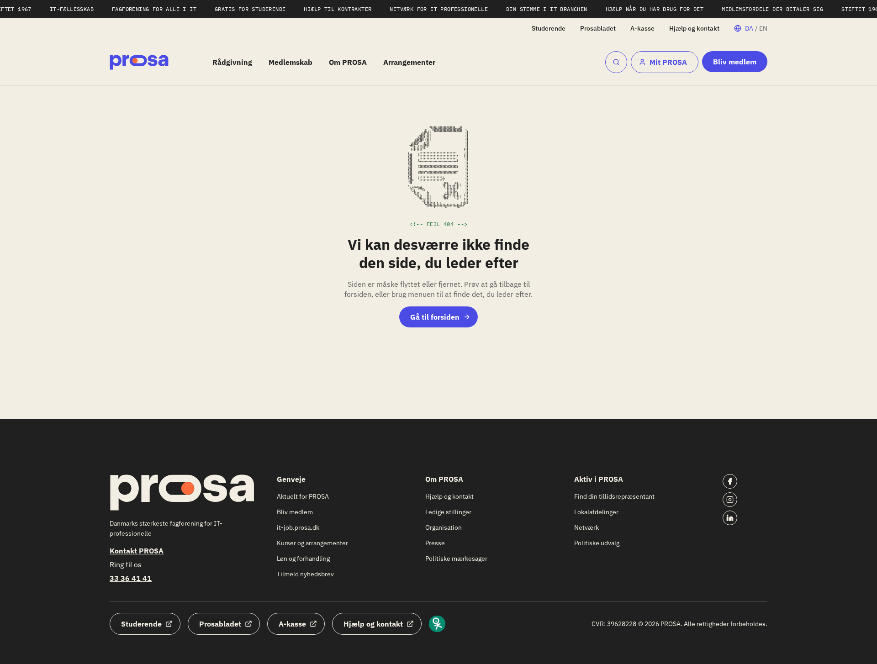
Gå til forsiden (435, 316)
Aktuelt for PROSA (303, 496)
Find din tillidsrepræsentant (614, 496)
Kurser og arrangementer (312, 543)
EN (763, 28)
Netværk (586, 527)
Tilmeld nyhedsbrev (305, 574)
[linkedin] (730, 518)
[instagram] (730, 499)
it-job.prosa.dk (298, 527)
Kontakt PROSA (137, 550)
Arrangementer (409, 62)
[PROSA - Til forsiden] (139, 62)
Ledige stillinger (448, 512)
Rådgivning (232, 62)
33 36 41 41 (131, 578)
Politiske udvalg (596, 543)
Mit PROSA (668, 62)
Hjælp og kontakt (694, 28)
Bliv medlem (734, 61)
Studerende (548, 28)
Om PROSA (348, 62)
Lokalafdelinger (596, 512)
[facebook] (730, 481)
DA (749, 28)
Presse (435, 543)
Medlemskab (290, 62)
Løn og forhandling (303, 558)
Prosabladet (598, 28)
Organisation (443, 527)
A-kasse (642, 28)
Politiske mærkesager (456, 558)
